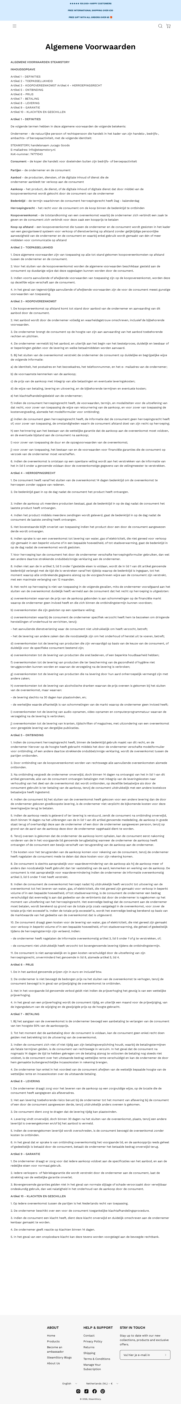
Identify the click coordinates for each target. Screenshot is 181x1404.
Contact (89, 1335)
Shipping (89, 1353)
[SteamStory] (76, 35)
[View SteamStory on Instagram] (78, 1391)
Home (51, 1335)
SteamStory (95, 1399)
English (66, 1383)
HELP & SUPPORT (98, 1328)
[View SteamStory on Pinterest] (102, 1391)
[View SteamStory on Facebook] (94, 1391)
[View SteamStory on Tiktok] (86, 1391)
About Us (53, 1363)
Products (53, 1341)
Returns (88, 1347)
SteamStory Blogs (59, 1357)
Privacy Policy (92, 1341)
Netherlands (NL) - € (99, 1383)
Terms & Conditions (96, 1359)
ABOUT (53, 1328)
